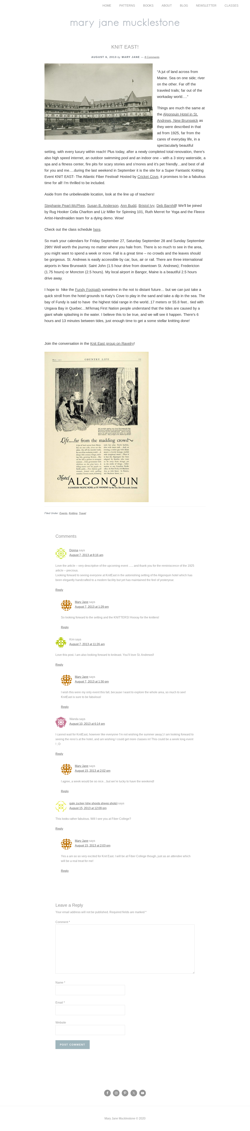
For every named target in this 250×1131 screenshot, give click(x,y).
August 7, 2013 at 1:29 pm (92, 606)
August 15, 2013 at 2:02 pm (92, 770)
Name (60, 982)
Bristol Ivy (146, 206)
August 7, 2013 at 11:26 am (87, 644)
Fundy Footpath (88, 290)
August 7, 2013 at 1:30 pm (92, 681)
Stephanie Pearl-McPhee (64, 206)
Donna (73, 550)
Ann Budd (128, 206)
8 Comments (152, 57)
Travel (82, 513)
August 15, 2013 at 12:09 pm (88, 808)
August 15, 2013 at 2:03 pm (92, 845)
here (96, 229)
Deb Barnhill (166, 206)
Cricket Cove (147, 177)
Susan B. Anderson (102, 206)
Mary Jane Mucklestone (125, 22)
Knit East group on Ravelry (112, 343)
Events (63, 513)
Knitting (73, 513)
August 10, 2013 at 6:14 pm (87, 723)
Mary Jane (81, 602)
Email (60, 1002)
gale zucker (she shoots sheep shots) (93, 803)
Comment (62, 922)
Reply (59, 589)
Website (60, 1022)
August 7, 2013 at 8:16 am (86, 555)
